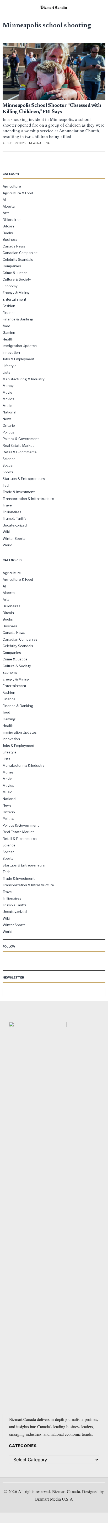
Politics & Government (21, 439)
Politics (8, 432)
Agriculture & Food (18, 193)
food (6, 326)
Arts (6, 213)
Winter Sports (14, 538)
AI (4, 199)
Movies (8, 399)
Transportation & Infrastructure (28, 499)
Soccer (8, 465)
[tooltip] (7, 961)
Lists (6, 372)
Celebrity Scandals (18, 259)
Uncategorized (15, 525)
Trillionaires (12, 512)
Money (8, 385)
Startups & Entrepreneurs (24, 478)
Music (7, 406)
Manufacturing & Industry (24, 379)
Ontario (9, 425)
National (44, 143)
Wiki (6, 532)
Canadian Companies (20, 253)
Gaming (9, 332)
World (7, 545)
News (33, 143)
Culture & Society (17, 279)
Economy (10, 286)
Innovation (11, 352)
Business (10, 239)
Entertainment (14, 299)
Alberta (9, 206)
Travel (8, 505)
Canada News (14, 246)
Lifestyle (10, 366)
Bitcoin (8, 226)
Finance (9, 313)
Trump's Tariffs (14, 518)
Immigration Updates (20, 346)
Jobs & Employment (18, 359)
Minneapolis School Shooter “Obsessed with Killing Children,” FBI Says (52, 108)
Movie (7, 392)
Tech (6, 485)
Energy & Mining (16, 292)
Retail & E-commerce (20, 452)
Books (8, 233)
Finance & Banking (18, 319)
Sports (8, 472)
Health (8, 339)
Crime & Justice (15, 273)
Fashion (9, 306)
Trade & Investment (19, 492)
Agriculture (12, 186)
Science (9, 459)
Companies (12, 266)
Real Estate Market (18, 445)
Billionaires (11, 220)
